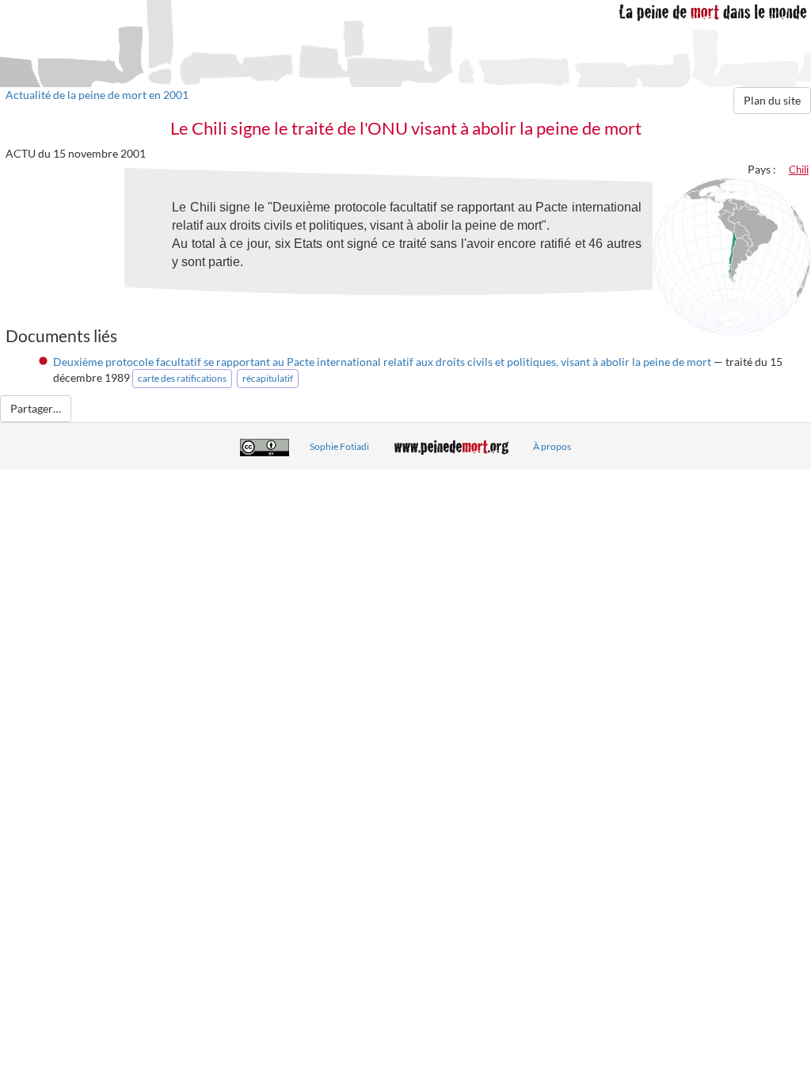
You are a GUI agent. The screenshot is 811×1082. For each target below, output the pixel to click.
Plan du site (772, 100)
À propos (552, 446)
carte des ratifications (182, 378)
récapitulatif (267, 378)
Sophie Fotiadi (339, 446)
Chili (799, 169)
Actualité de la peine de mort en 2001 (97, 94)
